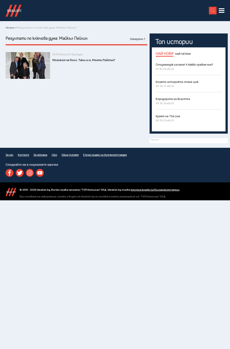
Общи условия (70, 155)
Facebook (9, 173)
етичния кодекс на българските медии (155, 189)
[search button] (213, 10)
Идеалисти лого (13, 10)
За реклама (40, 155)
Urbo (54, 155)
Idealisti (11, 192)
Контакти (23, 155)
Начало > (11, 27)
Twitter (20, 173)
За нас (9, 155)
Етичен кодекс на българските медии (105, 155)
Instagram (30, 173)
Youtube (40, 173)
